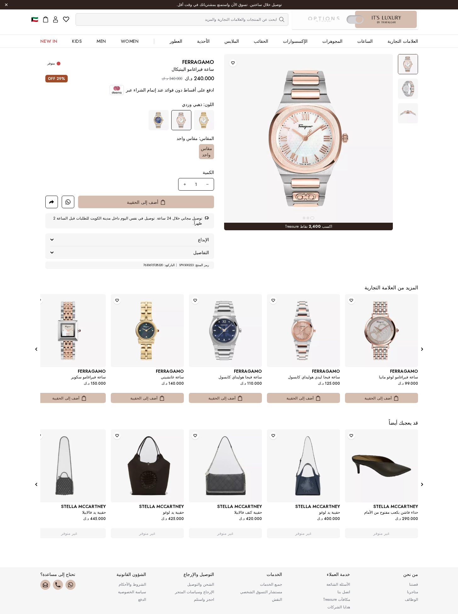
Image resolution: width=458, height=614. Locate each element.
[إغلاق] (6, 4)
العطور (176, 41)
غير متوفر (381, 533)
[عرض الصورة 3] (408, 113)
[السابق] (422, 349)
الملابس (231, 41)
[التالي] (36, 349)
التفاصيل (201, 252)
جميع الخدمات (271, 584)
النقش (277, 599)
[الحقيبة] (45, 19)
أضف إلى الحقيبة (378, 398)
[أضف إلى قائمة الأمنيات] (233, 63)
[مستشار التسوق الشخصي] (68, 202)
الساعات (365, 41)
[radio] (204, 120)
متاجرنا (412, 592)
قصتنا (413, 584)
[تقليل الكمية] (207, 184)
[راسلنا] (45, 585)
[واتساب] (70, 585)
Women (130, 41)
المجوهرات (332, 41)
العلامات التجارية (402, 41)
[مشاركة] (51, 202)
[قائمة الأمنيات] (66, 19)
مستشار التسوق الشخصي (261, 592)
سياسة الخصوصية (132, 592)
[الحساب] (55, 19)
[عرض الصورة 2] (408, 89)
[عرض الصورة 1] (408, 64)
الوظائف (411, 599)
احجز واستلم (204, 599)
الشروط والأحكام (132, 584)
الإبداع (203, 240)
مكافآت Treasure (336, 599)
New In (49, 41)
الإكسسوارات (295, 41)
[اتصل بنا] (58, 585)
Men (101, 41)
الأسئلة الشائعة (338, 584)
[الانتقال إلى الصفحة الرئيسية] (386, 19)
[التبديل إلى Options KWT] (323, 19)
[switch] (355, 19)
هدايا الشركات (338, 607)
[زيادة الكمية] (184, 184)
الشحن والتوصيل (200, 584)
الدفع (142, 599)
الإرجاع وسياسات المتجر (194, 592)
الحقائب (261, 41)
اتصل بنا (343, 592)
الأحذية (203, 41)
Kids (77, 41)
